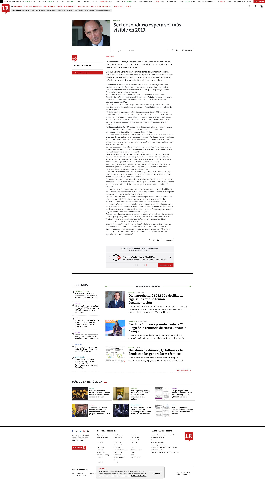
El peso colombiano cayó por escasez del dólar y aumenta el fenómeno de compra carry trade (87, 309)
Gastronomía (79, 357)
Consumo (100, 442)
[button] (108, 258)
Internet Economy (103, 455)
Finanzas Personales (120, 450)
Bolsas (77, 303)
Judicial (92, 405)
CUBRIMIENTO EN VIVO (82, 291)
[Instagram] (85, 431)
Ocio (132, 455)
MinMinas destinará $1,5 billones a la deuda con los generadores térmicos (155, 352)
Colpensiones (51, 10)
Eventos (133, 447)
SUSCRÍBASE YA (165, 265)
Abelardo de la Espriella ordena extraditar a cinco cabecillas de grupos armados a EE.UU (99, 411)
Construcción (89, 10)
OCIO (45, 6)
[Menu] (12, 6)
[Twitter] (172, 50)
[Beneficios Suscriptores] (255, 6)
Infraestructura (118, 452)
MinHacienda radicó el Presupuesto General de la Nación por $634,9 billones (86, 296)
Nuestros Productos (157, 437)
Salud (174, 405)
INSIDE (128, 6)
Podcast (100, 457)
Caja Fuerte (118, 437)
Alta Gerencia (118, 435)
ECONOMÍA (27, 6)
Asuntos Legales (102, 437)
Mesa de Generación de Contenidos (163, 435)
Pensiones (61, 10)
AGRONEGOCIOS (70, 6)
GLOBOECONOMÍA (55, 6)
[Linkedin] (177, 50)
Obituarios (117, 455)
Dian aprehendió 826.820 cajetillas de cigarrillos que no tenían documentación (155, 299)
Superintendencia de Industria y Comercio (165, 452)
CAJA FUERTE (107, 6)
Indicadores (101, 452)
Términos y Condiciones (159, 445)
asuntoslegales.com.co (79, 473)
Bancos (69, 10)
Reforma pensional (38, 10)
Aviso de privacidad (157, 442)
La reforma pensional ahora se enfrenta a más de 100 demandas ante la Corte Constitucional (87, 324)
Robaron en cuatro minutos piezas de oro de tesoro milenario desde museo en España (99, 394)
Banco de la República (103, 10)
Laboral (78, 318)
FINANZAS (18, 6)
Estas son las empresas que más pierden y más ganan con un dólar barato (86, 349)
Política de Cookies (138, 476)
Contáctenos (155, 440)
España (91, 388)
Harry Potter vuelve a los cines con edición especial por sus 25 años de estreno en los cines (141, 411)
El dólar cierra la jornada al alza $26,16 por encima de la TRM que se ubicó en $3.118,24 (87, 337)
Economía (134, 442)
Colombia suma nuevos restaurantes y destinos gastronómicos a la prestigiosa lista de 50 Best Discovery (86, 364)
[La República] (6, 9)
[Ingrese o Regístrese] (261, 6)
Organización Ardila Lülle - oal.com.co (184, 473)
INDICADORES (119, 6)
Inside (133, 452)
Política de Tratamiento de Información (164, 447)
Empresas (100, 447)
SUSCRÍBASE (259, 1)
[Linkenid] (81, 431)
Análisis (133, 435)
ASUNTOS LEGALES (93, 6)
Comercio (78, 345)
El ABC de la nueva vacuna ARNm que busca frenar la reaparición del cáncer (182, 411)
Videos (116, 462)
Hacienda (134, 388)
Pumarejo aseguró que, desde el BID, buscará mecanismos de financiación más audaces (140, 395)
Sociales (100, 462)
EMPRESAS (37, 6)
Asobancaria (78, 10)
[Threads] (89, 431)
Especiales (117, 447)
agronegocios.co (95, 473)
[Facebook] (168, 50)
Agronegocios (102, 435)
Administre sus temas (82, 73)
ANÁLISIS (81, 6)
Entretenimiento (136, 405)
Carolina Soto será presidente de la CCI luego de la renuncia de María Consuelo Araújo (157, 327)
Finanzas (100, 450)
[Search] (249, 6)
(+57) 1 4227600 (77, 440)
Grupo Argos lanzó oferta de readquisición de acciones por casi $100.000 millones (182, 394)
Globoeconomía (136, 450)
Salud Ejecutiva (136, 457)
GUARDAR (188, 50)
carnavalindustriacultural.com (82, 476)
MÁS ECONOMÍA (182, 370)
